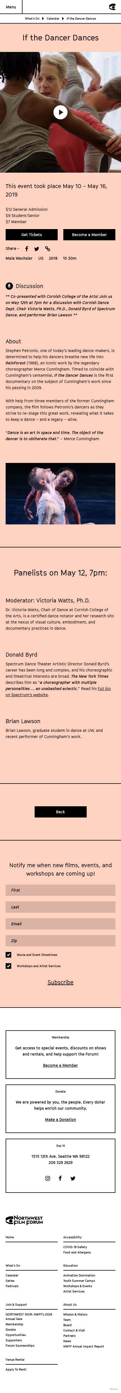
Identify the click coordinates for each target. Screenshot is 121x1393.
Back (60, 811)
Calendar (53, 18)
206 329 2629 (61, 1162)
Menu (11, 6)
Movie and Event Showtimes (37, 954)
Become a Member (89, 234)
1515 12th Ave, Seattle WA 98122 (60, 1156)
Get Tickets (31, 234)
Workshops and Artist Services (38, 966)
